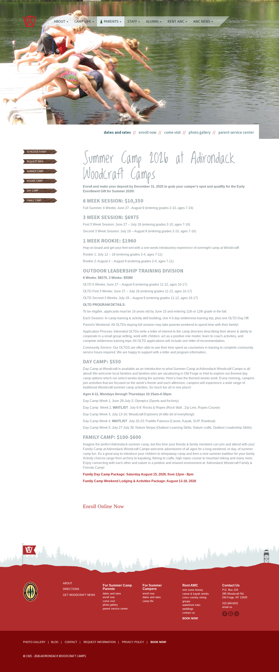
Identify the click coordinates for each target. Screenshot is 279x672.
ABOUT (67, 583)
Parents (111, 21)
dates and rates (117, 132)
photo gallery (200, 132)
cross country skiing (194, 597)
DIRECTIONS (71, 589)
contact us (188, 612)
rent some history (192, 589)
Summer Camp (35, 171)
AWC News (202, 21)
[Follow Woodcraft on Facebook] (224, 613)
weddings (187, 608)
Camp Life (83, 21)
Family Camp (34, 200)
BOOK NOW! (190, 618)
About (60, 21)
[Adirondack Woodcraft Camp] (30, 17)
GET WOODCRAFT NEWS (79, 594)
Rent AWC (176, 21)
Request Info (35, 161)
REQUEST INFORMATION (100, 642)
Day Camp (32, 190)
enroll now (147, 132)
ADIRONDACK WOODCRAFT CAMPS (63, 656)
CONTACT (71, 642)
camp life (148, 601)
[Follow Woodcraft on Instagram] (231, 613)
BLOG (54, 642)
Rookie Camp (35, 180)
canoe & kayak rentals (195, 593)
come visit (172, 132)
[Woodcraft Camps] (30, 591)
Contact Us (231, 585)
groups (186, 601)
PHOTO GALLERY (34, 642)
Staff (132, 21)
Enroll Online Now (104, 506)
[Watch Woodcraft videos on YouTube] (236, 613)
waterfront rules (191, 604)
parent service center (236, 132)
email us (227, 607)
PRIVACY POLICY (133, 642)
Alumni (152, 21)
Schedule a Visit (37, 151)
